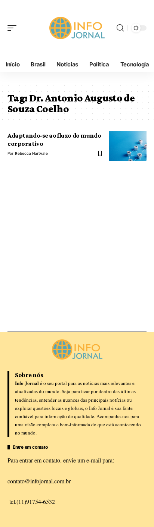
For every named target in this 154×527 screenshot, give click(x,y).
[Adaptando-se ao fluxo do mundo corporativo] (128, 146)
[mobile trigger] (13, 28)
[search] (120, 28)
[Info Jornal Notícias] (77, 28)
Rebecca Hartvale (31, 153)
